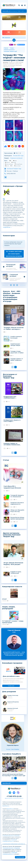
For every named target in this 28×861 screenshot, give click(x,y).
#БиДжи (15, 160)
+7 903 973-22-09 (14, 796)
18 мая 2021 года (18, 155)
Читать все (11, 685)
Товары (12, 47)
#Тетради (13, 162)
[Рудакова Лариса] (13, 733)
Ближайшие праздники (12, 663)
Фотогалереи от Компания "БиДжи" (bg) (10, 376)
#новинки (7, 162)
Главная (6, 47)
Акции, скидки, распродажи (8, 608)
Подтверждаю (20, 857)
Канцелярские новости (12, 586)
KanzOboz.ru (5, 806)
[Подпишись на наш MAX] (18, 792)
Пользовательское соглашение (10, 835)
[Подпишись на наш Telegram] (10, 792)
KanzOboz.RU (6, 783)
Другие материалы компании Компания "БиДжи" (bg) (11, 534)
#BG (10, 160)
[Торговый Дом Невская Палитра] (13, 718)
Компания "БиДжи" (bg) (10, 51)
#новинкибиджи (9, 164)
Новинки (7, 37)
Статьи (6, 460)
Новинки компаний (16, 158)
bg (4, 199)
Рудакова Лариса (12, 745)
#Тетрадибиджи (18, 164)
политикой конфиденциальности (9, 840)
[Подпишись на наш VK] (14, 792)
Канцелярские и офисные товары (15, 789)
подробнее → (7, 227)
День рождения (9, 691)
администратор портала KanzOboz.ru (14, 798)
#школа (7, 165)
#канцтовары (17, 165)
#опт (11, 165)
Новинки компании (9, 49)
